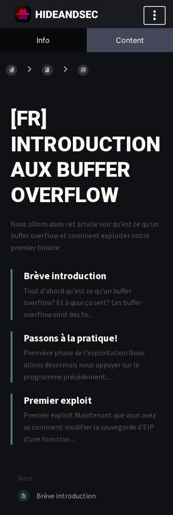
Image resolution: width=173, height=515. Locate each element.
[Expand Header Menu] (154, 15)
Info (43, 40)
